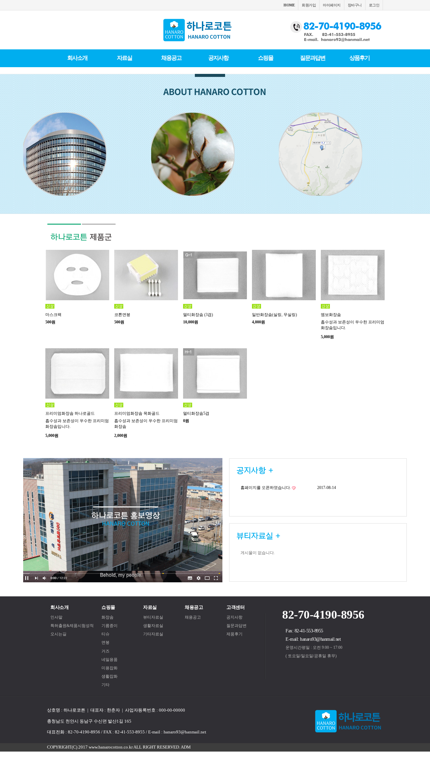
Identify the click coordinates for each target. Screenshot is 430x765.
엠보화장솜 (331, 314)
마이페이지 (332, 5)
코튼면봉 (122, 314)
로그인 (374, 5)
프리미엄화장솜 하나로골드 (70, 413)
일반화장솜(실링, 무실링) (274, 314)
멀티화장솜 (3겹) (198, 314)
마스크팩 (53, 314)
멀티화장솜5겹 (196, 413)
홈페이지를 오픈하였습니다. (266, 487)
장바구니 (355, 5)
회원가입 (309, 5)
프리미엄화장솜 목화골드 (137, 413)
